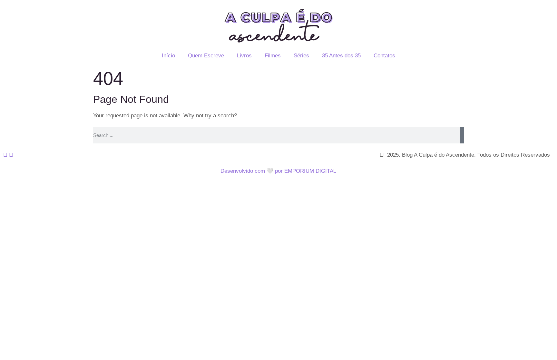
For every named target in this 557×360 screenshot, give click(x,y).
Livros (244, 56)
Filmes (273, 56)
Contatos (384, 56)
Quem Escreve (206, 56)
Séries (301, 56)
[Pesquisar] (462, 135)
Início (168, 56)
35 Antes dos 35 (341, 56)
